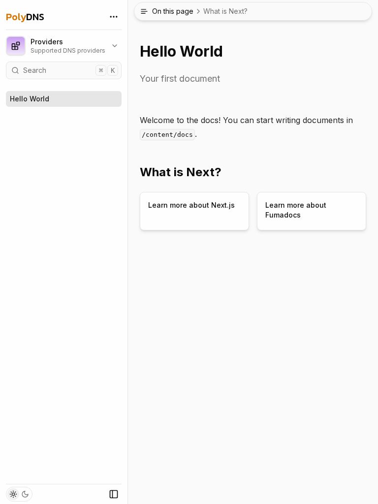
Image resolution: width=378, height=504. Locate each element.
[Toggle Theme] (19, 494)
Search (69, 70)
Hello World (29, 98)
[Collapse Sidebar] (114, 494)
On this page (200, 11)
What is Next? (180, 172)
